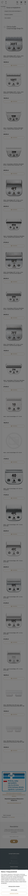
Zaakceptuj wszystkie (14, 893)
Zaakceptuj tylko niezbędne (14, 886)
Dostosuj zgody (14, 890)
